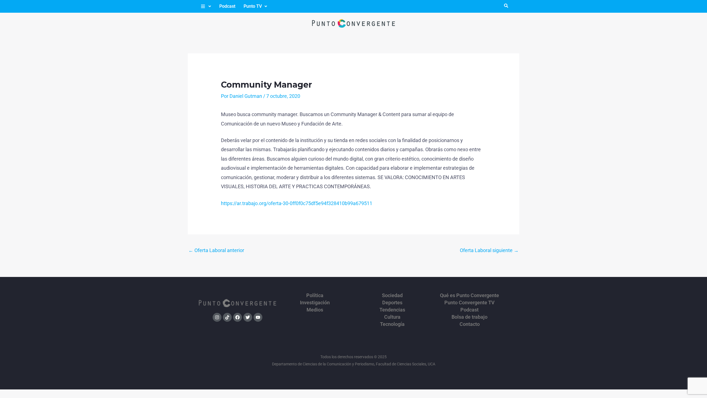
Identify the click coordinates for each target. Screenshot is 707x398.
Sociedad (392, 295)
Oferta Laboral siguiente (489, 250)
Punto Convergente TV (469, 302)
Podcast (227, 6)
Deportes (392, 302)
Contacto (470, 324)
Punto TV (253, 6)
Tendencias (392, 309)
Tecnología (392, 324)
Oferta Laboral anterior (216, 250)
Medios (315, 309)
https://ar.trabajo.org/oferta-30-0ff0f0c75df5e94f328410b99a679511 (296, 203)
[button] (205, 6)
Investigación (315, 302)
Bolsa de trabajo (469, 317)
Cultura (392, 317)
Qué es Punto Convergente (469, 295)
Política (314, 295)
